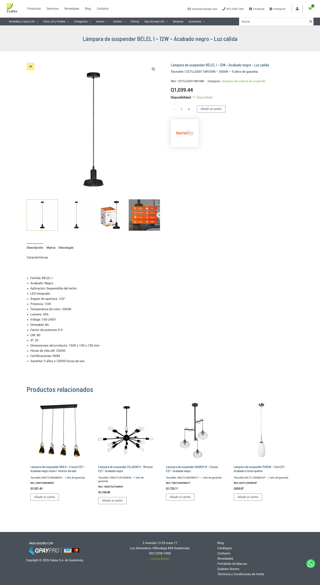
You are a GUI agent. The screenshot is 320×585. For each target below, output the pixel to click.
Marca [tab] (50, 247)
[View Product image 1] (42, 215)
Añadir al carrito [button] (44, 497)
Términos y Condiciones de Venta (240, 574)
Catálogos (224, 548)
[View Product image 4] (144, 215)
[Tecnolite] (185, 133)
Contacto (223, 553)
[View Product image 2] (76, 215)
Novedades (225, 558)
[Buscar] (311, 21)
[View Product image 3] (110, 215)
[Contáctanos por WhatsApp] (310, 563)
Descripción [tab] (35, 247)
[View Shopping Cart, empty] (310, 8)
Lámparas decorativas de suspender (243, 81)
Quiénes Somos (228, 569)
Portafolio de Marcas (232, 564)
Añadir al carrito (211, 109)
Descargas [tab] (66, 247)
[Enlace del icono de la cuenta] (297, 8)
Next (159, 215)
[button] (36, 21)
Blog (220, 543)
